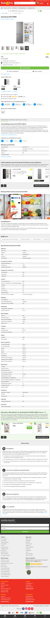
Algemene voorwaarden (44, 605)
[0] (47, 3)
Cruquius (28, 581)
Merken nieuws (4, 558)
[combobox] (24, 3)
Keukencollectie (4, 538)
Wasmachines (28, 538)
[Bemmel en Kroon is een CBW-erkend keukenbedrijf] (39, 612)
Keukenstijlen (3, 540)
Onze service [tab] (24, 119)
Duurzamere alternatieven (41, 185)
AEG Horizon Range (5, 561)
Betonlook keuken (4, 552)
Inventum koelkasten (9, 19)
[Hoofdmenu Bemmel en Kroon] (1, 8)
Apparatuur (28, 537)
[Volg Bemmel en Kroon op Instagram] (26, 608)
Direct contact (38, 71)
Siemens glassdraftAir (5, 569)
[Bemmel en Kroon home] (7, 3)
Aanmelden (25, 531)
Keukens (3, 537)
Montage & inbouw (4, 591)
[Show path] (10, 13)
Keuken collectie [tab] (7, 8)
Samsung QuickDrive (5, 571)
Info (30, 177)
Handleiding (6, 140)
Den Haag (3, 594)
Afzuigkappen (28, 550)
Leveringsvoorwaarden (5, 555)
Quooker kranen (29, 543)
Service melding (39, 0)
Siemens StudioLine (5, 576)
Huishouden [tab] (14, 8)
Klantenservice (4, 581)
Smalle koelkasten (37, 239)
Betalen (2, 586)
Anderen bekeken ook (42, 437)
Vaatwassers (28, 545)
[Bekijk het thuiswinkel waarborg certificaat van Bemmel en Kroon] (40, 3)
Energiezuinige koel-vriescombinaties (10, 239)
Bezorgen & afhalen (5, 585)
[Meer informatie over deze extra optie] (15, 61)
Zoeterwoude (29, 594)
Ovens (27, 552)
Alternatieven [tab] (12, 119)
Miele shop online (29, 555)
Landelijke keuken (4, 548)
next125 (2, 545)
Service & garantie (4, 590)
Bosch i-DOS (3, 564)
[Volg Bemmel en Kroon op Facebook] (23, 608)
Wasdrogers (28, 540)
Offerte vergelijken (4, 553)
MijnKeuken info (46, 0)
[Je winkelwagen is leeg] (47, 3)
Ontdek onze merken (5, 560)
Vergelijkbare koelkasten (6, 91)
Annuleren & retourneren (6, 588)
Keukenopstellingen (5, 542)
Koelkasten (28, 548)
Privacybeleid (36, 605)
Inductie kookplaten (29, 547)
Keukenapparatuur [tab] (22, 8)
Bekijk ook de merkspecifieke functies (9, 134)
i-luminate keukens (4, 547)
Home (6, 13)
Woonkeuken (3, 550)
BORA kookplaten (29, 553)
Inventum (3, 19)
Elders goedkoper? (14, 71)
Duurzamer (15, 91)
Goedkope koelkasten (25, 239)
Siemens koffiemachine (5, 574)
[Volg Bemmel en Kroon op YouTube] (29, 608)
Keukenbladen (4, 543)
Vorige (3, 13)
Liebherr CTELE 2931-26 (18, 423)
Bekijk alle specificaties (6, 156)
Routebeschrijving (30, 588)
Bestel (29, 427)
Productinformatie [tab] (5, 119)
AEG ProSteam (4, 566)
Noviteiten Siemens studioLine (7, 563)
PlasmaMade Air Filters (5, 573)
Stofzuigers (28, 542)
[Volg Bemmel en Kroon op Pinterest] (32, 608)
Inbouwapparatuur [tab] (31, 8)
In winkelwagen (26, 68)
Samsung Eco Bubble (5, 568)
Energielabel (25, 140)
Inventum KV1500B (17, 169)
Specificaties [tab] (18, 119)
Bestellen (3, 583)
